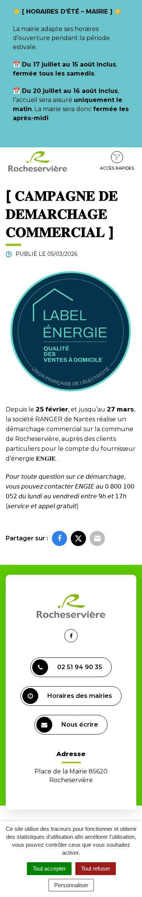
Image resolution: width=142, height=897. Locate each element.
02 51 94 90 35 (79, 667)
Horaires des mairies (79, 695)
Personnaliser (71, 885)
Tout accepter (49, 868)
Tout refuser (95, 868)
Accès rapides (117, 168)
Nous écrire (79, 724)
